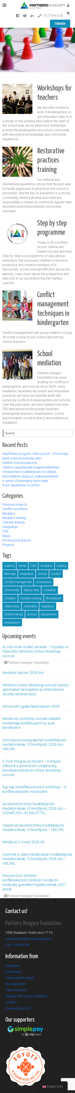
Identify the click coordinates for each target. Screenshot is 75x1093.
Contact (11, 1002)
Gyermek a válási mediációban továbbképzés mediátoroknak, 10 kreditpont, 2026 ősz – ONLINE (37, 858)
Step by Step (31, 590)
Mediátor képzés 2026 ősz (23, 672)
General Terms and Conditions (26, 996)
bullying (9, 565)
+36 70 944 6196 (52, 15)
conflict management (17, 582)
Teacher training (13, 522)
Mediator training (14, 518)
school (42, 573)
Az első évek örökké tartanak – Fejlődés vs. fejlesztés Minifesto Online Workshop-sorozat (35, 651)
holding (61, 565)
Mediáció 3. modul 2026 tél (23, 842)
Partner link (13, 972)
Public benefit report (19, 978)
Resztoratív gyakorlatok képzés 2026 (31, 706)
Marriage (10, 573)
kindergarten (12, 622)
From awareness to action (21, 485)
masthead (12, 966)
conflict (56, 573)
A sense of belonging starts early (25, 481)
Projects (8, 545)
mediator (10, 598)
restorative (30, 606)
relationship (11, 606)
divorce (32, 614)
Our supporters (15, 984)
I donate (60, 23)
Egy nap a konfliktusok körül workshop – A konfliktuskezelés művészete (34, 789)
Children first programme (20, 463)
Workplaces (53, 598)
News (6, 536)
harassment (48, 614)
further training (13, 614)
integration (26, 573)
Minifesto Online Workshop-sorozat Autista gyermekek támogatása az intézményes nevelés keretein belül (35, 689)
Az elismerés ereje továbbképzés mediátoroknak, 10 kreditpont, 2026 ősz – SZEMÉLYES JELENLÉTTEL (34, 808)
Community (11, 590)
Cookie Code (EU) (17, 1008)
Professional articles (16, 540)
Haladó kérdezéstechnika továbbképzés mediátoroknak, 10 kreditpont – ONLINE (33, 827)
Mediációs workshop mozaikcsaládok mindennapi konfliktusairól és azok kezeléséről (31, 723)
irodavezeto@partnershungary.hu (28, 939)
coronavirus (43, 582)
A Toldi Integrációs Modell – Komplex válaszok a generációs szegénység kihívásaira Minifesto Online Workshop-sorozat (32, 768)
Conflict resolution (15, 509)
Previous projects (14, 504)
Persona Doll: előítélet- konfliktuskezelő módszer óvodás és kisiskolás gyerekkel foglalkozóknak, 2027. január (34, 882)
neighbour (47, 606)
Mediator (8, 513)
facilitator (46, 565)
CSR (5, 531)
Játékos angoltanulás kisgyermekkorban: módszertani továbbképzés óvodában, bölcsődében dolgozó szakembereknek (31, 471)
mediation (49, 590)
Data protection (16, 990)
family (22, 565)
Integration (10, 527)
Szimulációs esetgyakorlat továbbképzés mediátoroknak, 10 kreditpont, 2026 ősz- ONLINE (34, 744)
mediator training (31, 598)
